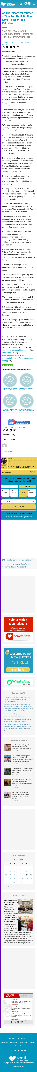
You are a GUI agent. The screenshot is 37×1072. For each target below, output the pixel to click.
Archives (5, 44)
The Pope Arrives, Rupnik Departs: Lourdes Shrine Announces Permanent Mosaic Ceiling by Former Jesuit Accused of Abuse (18, 726)
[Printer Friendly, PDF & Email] (7, 365)
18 (10, 878)
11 (10, 875)
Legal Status (23, 1042)
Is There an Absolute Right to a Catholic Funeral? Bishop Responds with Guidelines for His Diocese (22, 782)
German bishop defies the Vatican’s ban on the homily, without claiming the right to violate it (20, 795)
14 (22, 875)
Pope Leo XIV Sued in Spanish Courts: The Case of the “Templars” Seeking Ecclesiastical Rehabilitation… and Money (22, 758)
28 (22, 882)
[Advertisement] (18, 544)
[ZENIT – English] (10, 4)
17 (6, 878)
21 (22, 878)
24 (6, 882)
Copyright (32, 1042)
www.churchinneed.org (19, 350)
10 (6, 875)
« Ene (5, 887)
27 (18, 882)
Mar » (10, 887)
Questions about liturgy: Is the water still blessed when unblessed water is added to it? (21, 746)
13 (18, 875)
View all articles (8, 452)
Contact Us (18, 1046)
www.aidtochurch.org (10, 355)
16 (31, 875)
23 (31, 878)
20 (18, 878)
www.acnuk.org (8, 353)
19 (14, 878)
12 (14, 875)
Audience (24, 1039)
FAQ (18, 1039)
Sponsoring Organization (8, 1042)
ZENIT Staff (25, 42)
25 (10, 882)
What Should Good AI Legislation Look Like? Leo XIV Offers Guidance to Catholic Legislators (17, 699)
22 (27, 878)
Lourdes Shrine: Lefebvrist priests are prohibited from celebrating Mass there (22, 770)
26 (14, 882)
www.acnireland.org (9, 358)
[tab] (11, 996)
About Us (12, 1039)
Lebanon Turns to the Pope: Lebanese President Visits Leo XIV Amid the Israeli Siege (11, 921)
